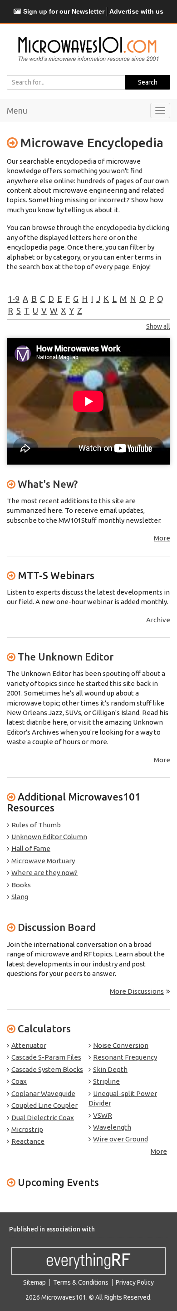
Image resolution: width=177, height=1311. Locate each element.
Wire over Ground (120, 1139)
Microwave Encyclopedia (91, 142)
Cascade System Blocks (47, 1069)
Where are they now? (44, 872)
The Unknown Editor (65, 656)
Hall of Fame (30, 848)
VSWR (102, 1115)
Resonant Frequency (125, 1057)
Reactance (27, 1141)
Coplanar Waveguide (43, 1093)
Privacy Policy (135, 1282)
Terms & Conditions (80, 1282)
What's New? (48, 484)
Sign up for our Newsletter (63, 11)
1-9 (14, 298)
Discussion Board (57, 927)
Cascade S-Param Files (46, 1057)
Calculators (44, 1028)
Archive (158, 620)
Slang (19, 897)
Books (21, 885)
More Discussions (137, 991)
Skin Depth (110, 1069)
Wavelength (112, 1127)
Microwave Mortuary (43, 861)
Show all (158, 326)
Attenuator (28, 1045)
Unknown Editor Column (49, 837)
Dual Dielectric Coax (42, 1117)
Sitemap (34, 1282)
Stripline (106, 1081)
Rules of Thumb (36, 825)
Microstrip (27, 1129)
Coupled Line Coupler (44, 1105)
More (162, 538)
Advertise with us (136, 11)
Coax (19, 1081)
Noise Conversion (120, 1045)
